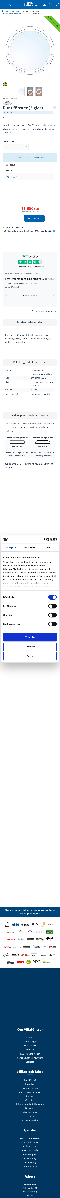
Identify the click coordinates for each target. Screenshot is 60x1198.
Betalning (30, 1108)
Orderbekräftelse (30, 1088)
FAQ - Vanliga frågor (30, 1053)
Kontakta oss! (38, 157)
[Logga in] (45, 4)
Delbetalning (30, 1162)
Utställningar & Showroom (30, 1057)
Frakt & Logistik (30, 1154)
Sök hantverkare (30, 1146)
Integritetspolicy (30, 1120)
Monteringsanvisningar (30, 1092)
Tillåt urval (30, 646)
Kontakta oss (30, 1045)
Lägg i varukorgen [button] (34, 218)
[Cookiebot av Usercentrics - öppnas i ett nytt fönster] (44, 539)
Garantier (30, 1100)
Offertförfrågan (30, 1166)
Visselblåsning (30, 1112)
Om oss (30, 1037)
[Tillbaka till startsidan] (30, 4)
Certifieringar (30, 1041)
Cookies (30, 1116)
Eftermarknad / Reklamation (30, 1104)
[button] (53, 51)
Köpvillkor (30, 1084)
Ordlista (30, 1049)
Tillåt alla (30, 637)
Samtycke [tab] (11, 547)
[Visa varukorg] (57, 4)
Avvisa (30, 656)
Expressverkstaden (30, 1150)
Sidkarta (30, 1061)
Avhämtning (30, 1158)
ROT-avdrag (30, 1079)
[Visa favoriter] (51, 4)
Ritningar (30, 1096)
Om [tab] (49, 547)
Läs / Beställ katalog (30, 1142)
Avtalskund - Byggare (30, 1138)
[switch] (52, 606)
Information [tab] (30, 547)
